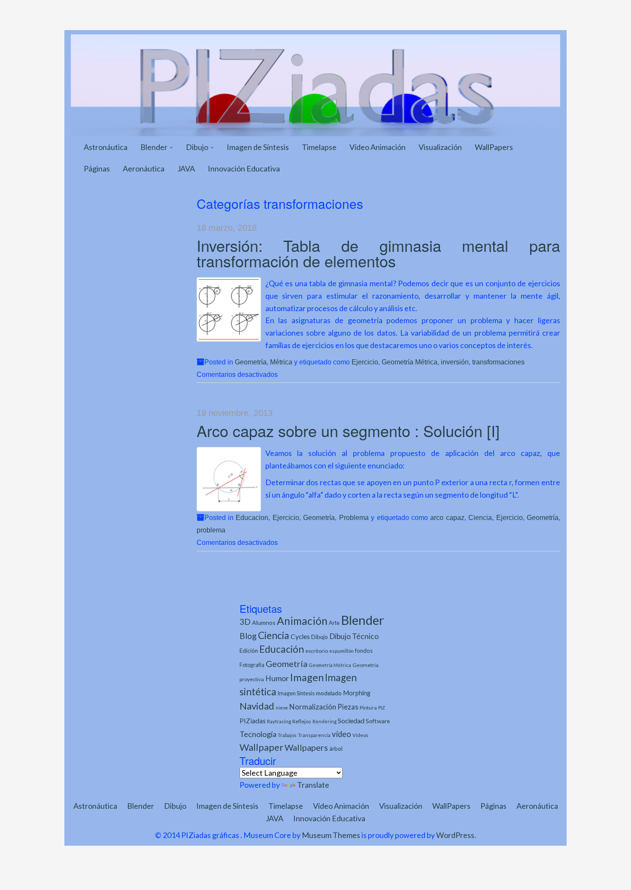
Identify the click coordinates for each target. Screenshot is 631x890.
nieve (282, 707)
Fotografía (252, 665)
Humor (277, 678)
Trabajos (287, 735)
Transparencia (314, 735)
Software (378, 721)
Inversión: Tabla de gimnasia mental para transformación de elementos (379, 253)
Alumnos (264, 622)
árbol (336, 748)
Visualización (440, 147)
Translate (313, 784)
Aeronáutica (143, 168)
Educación (281, 649)
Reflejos (301, 721)
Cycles (300, 636)
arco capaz (447, 517)
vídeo (341, 734)
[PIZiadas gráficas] (315, 84)
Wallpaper (261, 747)
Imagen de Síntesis (258, 147)
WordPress (455, 835)
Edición (249, 650)
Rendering (324, 721)
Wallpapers (306, 747)
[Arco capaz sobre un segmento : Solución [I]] (229, 479)
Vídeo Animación (377, 147)
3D (245, 622)
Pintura (368, 707)
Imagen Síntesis (296, 693)
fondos (364, 650)
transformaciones (498, 362)
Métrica (281, 362)
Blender (154, 147)
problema (211, 530)
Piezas (347, 707)
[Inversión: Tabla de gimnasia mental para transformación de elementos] (229, 309)
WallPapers (494, 147)
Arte (334, 622)
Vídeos (360, 735)
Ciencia (480, 517)
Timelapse (319, 147)
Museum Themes (331, 835)
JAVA (186, 168)
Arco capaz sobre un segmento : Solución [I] (348, 430)
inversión (455, 362)
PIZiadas (253, 721)
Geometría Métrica (409, 362)
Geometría (251, 362)
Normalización (312, 706)
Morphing (356, 693)
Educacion (252, 517)
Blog (248, 636)
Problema (354, 517)
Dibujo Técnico (354, 636)
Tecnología (258, 734)
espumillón (341, 651)
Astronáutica (105, 147)
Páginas (97, 168)
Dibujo (197, 147)
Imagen (307, 677)
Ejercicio (365, 362)
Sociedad (351, 720)
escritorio (316, 651)
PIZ (381, 707)
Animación (302, 621)
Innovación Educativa (244, 168)
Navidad (257, 706)
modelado (329, 693)
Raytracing (279, 721)
